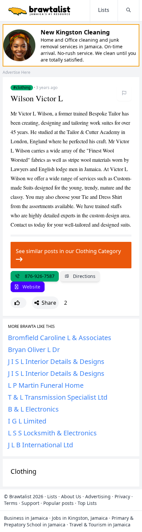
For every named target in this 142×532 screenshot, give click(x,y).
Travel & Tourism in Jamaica (99, 524)
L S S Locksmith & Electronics (52, 432)
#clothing (21, 87)
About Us (71, 496)
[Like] (18, 302)
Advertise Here (16, 72)
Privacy (122, 496)
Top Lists (87, 503)
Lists (52, 496)
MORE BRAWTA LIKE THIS (31, 326)
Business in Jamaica (26, 518)
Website (30, 287)
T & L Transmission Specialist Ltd (57, 397)
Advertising (98, 496)
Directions (83, 276)
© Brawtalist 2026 (23, 496)
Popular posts (58, 503)
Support (30, 503)
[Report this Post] (124, 93)
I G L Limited (27, 421)
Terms (11, 503)
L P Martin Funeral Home (46, 385)
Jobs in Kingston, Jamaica (80, 518)
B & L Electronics (33, 409)
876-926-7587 (38, 276)
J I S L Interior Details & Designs (56, 361)
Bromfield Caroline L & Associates (59, 337)
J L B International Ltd (40, 444)
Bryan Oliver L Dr (34, 349)
